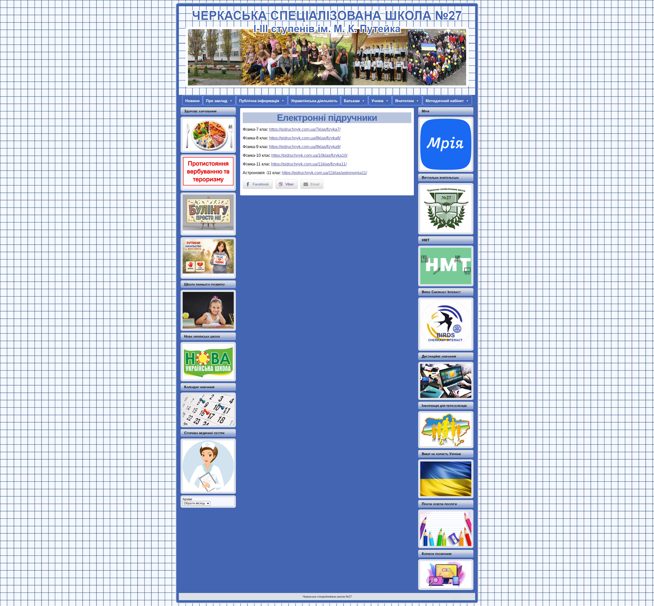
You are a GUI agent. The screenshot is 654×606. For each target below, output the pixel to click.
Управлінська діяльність (314, 101)
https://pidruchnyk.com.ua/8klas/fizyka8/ (305, 138)
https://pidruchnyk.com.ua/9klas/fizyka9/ (305, 147)
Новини (192, 101)
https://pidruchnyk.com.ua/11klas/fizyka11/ (309, 164)
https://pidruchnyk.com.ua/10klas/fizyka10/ (309, 155)
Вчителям (404, 101)
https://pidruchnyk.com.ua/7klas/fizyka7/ (305, 129)
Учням (377, 101)
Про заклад (216, 101)
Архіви (187, 499)
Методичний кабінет (445, 101)
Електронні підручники (327, 117)
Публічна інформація (259, 101)
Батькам (352, 101)
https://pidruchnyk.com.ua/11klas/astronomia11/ (324, 173)
